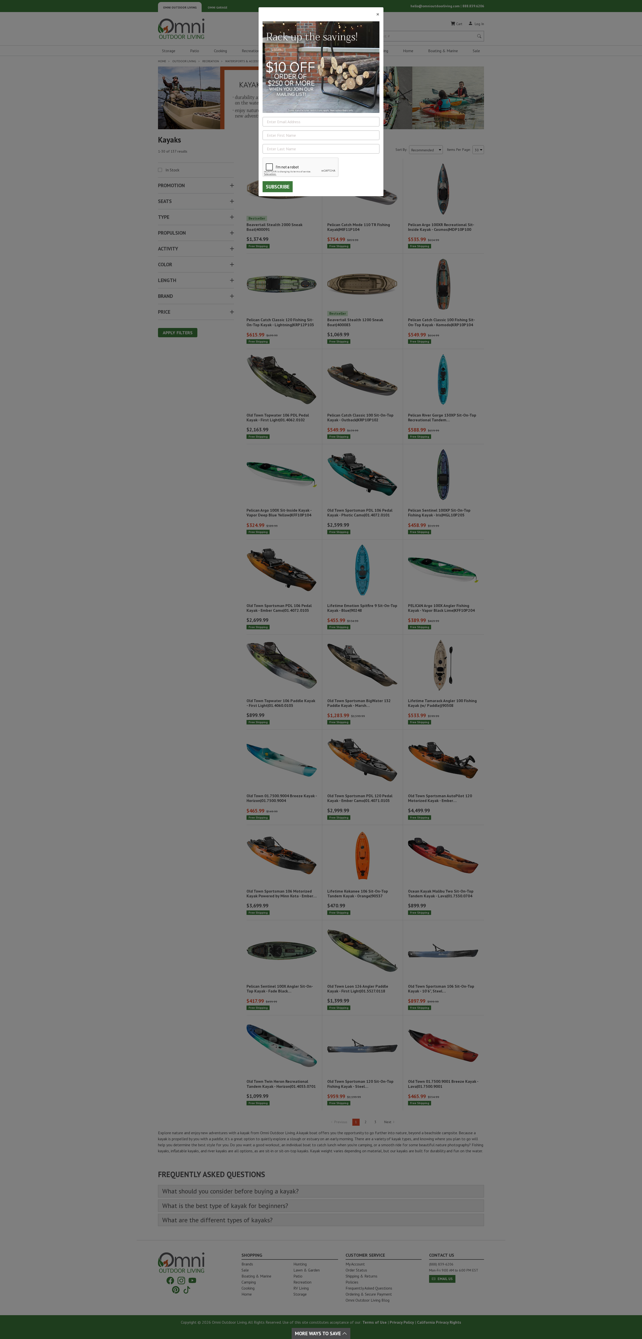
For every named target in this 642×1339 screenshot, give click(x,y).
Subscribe (277, 186)
